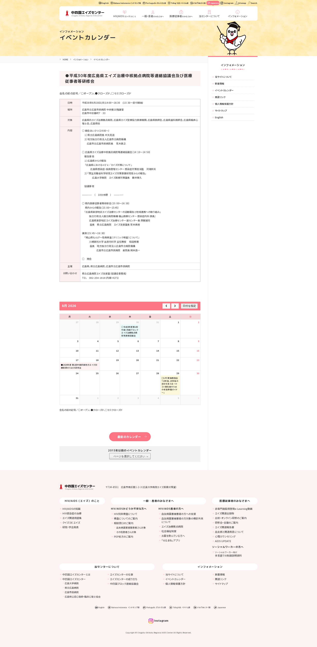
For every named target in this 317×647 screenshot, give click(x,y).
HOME (65, 59)
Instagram (228, 3)
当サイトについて (223, 76)
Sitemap (242, 3)
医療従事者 (181, 16)
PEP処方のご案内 (123, 536)
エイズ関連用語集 (72, 518)
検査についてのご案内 (126, 518)
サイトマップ (221, 110)
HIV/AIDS (124, 16)
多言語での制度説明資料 (228, 554)
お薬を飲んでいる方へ (173, 535)
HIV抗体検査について (125, 514)
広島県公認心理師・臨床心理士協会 (83, 596)
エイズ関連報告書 (224, 527)
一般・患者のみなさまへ (158, 501)
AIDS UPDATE (223, 541)
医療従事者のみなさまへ (234, 501)
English (105, 3)
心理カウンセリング (225, 536)
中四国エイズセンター (74, 579)
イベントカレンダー (87, 37)
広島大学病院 (72, 583)
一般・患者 (153, 16)
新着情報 (219, 83)
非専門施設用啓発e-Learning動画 (233, 508)
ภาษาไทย (199, 3)
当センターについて (209, 16)
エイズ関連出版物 (224, 513)
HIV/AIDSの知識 (71, 508)
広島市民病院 (72, 592)
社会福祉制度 (168, 531)
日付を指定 (189, 305)
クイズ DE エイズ (71, 522)
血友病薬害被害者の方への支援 (178, 514)
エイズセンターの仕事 (121, 574)
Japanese (214, 3)
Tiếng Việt (179, 3)
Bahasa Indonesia (127, 3)
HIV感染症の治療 (71, 513)
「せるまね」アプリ (170, 540)
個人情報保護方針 (224, 103)
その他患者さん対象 (126, 532)
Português (156, 3)
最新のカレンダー (129, 437)
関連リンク (220, 97)
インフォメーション (237, 16)
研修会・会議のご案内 (226, 522)
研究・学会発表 (70, 527)
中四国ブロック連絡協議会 (124, 583)
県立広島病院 (72, 587)
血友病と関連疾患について (229, 531)
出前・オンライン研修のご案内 (231, 518)
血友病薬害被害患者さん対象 (131, 527)
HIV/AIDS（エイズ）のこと (82, 501)
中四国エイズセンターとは (76, 574)
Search (254, 3)
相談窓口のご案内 (123, 523)
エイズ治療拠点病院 (172, 526)
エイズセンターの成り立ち (123, 579)
